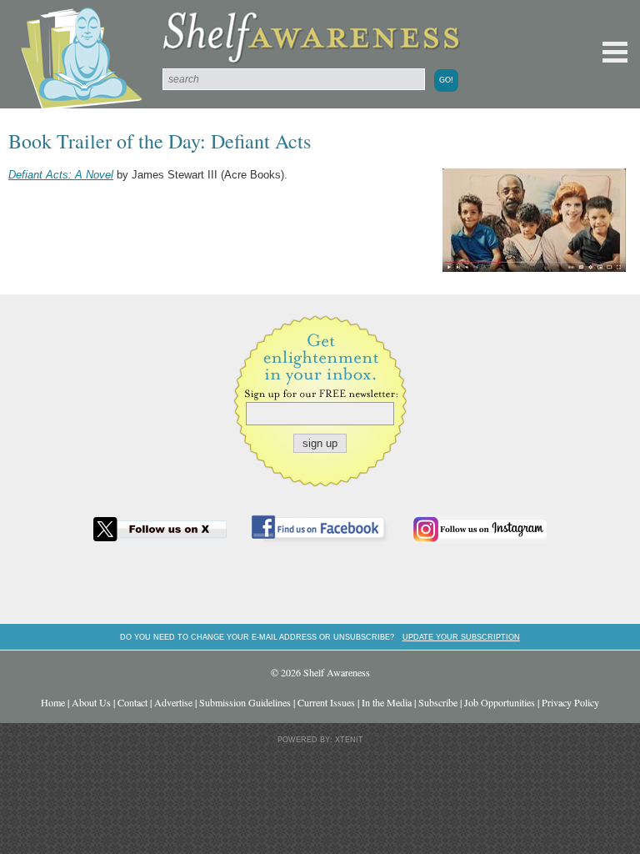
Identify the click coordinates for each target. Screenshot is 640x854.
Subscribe (438, 702)
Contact (133, 702)
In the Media (387, 702)
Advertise (173, 702)
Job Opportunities (499, 702)
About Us (91, 702)
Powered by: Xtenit (320, 740)
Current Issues (326, 702)
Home (53, 702)
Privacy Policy (570, 702)
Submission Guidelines (245, 702)
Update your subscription (461, 636)
